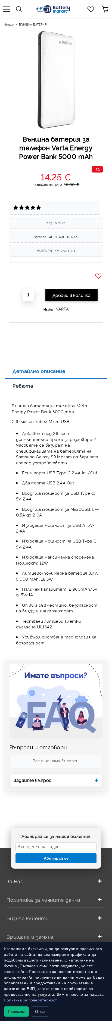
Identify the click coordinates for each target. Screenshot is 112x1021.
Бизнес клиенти (28, 917)
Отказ (40, 1011)
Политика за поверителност (30, 1000)
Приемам (16, 1011)
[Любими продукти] (90, 9)
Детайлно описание (39, 371)
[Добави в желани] (99, 276)
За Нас (15, 881)
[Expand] (99, 881)
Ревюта (23, 385)
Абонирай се (56, 858)
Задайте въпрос (33, 780)
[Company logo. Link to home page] (53, 9)
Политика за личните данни (43, 899)
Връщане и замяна (30, 936)
